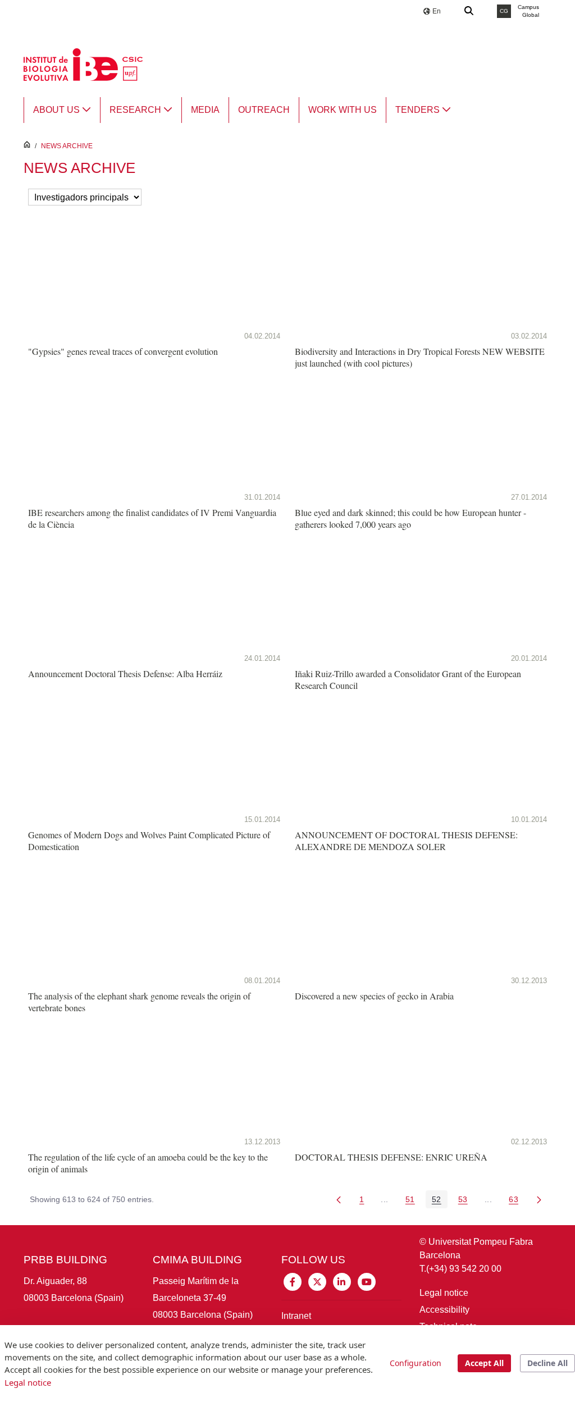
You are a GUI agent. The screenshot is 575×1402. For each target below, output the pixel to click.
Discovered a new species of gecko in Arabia (374, 996)
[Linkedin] (342, 1281)
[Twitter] (317, 1281)
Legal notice (443, 1293)
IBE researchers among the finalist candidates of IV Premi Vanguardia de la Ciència (152, 518)
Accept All (484, 1363)
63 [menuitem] (516, 1201)
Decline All (547, 1363)
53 (466, 1201)
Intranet (296, 1316)
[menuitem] (62, 110)
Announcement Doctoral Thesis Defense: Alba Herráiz (125, 673)
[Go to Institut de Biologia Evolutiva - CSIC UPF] (83, 63)
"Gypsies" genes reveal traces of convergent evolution (123, 351)
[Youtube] (366, 1281)
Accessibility (444, 1309)
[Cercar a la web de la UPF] (469, 11)
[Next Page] (539, 1199)
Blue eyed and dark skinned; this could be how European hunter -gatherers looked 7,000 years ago (410, 518)
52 (440, 1201)
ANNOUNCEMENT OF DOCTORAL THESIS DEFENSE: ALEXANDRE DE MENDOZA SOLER (406, 840)
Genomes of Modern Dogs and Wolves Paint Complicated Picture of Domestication (149, 840)
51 (413, 1201)
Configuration (415, 1363)
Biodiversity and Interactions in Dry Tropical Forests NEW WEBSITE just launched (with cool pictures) (420, 357)
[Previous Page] (338, 1199)
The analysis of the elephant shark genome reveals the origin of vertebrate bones (139, 1001)
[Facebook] (292, 1281)
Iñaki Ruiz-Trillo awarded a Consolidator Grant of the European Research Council (408, 679)
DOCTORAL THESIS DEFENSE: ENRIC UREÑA (391, 1157)
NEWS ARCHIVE (67, 146)
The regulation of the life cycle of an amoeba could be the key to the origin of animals (148, 1163)
